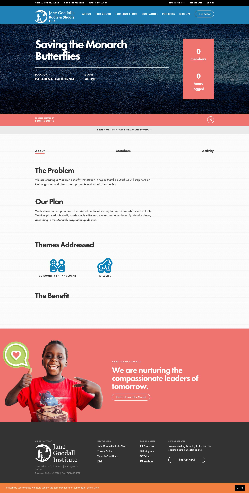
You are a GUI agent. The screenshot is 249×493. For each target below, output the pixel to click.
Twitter (147, 456)
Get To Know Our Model (131, 397)
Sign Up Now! (187, 459)
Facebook (149, 446)
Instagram (148, 451)
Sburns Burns (44, 120)
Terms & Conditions (107, 456)
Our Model (150, 14)
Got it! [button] (240, 488)
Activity (208, 150)
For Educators (126, 14)
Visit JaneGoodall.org (47, 3)
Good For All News (74, 3)
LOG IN (210, 3)
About (86, 14)
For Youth (103, 14)
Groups (185, 14)
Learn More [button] (93, 488)
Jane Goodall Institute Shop (111, 446)
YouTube (148, 461)
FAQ (99, 461)
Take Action (204, 14)
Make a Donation (98, 3)
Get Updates (196, 3)
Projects (168, 14)
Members (123, 150)
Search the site (177, 3)
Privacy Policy (104, 451)
